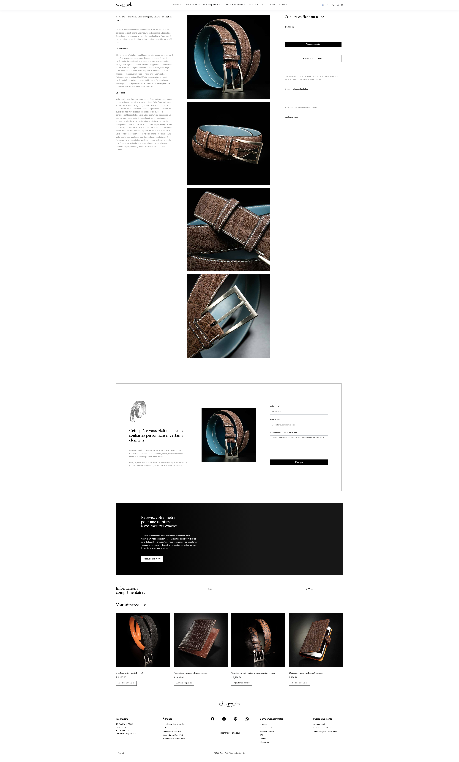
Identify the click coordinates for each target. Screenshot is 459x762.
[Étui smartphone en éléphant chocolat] (316, 640)
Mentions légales (319, 724)
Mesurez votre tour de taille (174, 739)
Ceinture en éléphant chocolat (129, 673)
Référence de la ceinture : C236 (283, 432)
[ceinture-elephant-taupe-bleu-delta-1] (228, 57)
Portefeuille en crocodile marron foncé (191, 673)
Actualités (282, 5)
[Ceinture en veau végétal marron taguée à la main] (258, 640)
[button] (326, 5)
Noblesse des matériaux (172, 731)
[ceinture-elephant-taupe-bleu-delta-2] (228, 143)
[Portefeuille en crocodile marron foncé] (201, 640)
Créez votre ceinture (233, 5)
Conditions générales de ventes (325, 731)
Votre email (275, 419)
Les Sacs (175, 5)
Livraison (263, 724)
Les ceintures (191, 5)
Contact (271, 5)
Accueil (119, 17)
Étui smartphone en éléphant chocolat (306, 673)
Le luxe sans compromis (172, 728)
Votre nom (274, 406)
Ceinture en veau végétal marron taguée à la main (253, 673)
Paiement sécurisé (267, 731)
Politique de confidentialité (323, 728)
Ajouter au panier (313, 44)
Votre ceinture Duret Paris (173, 735)
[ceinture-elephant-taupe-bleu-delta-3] (228, 229)
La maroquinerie (210, 5)
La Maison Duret (256, 5)
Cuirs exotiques (145, 17)
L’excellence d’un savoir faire (174, 724)
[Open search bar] (333, 5)
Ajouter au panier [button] (126, 683)
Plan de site (264, 742)
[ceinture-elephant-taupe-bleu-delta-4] (228, 316)
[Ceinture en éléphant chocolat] (143, 640)
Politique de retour (267, 728)
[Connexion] (338, 5)
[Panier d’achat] (342, 5)
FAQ (262, 735)
